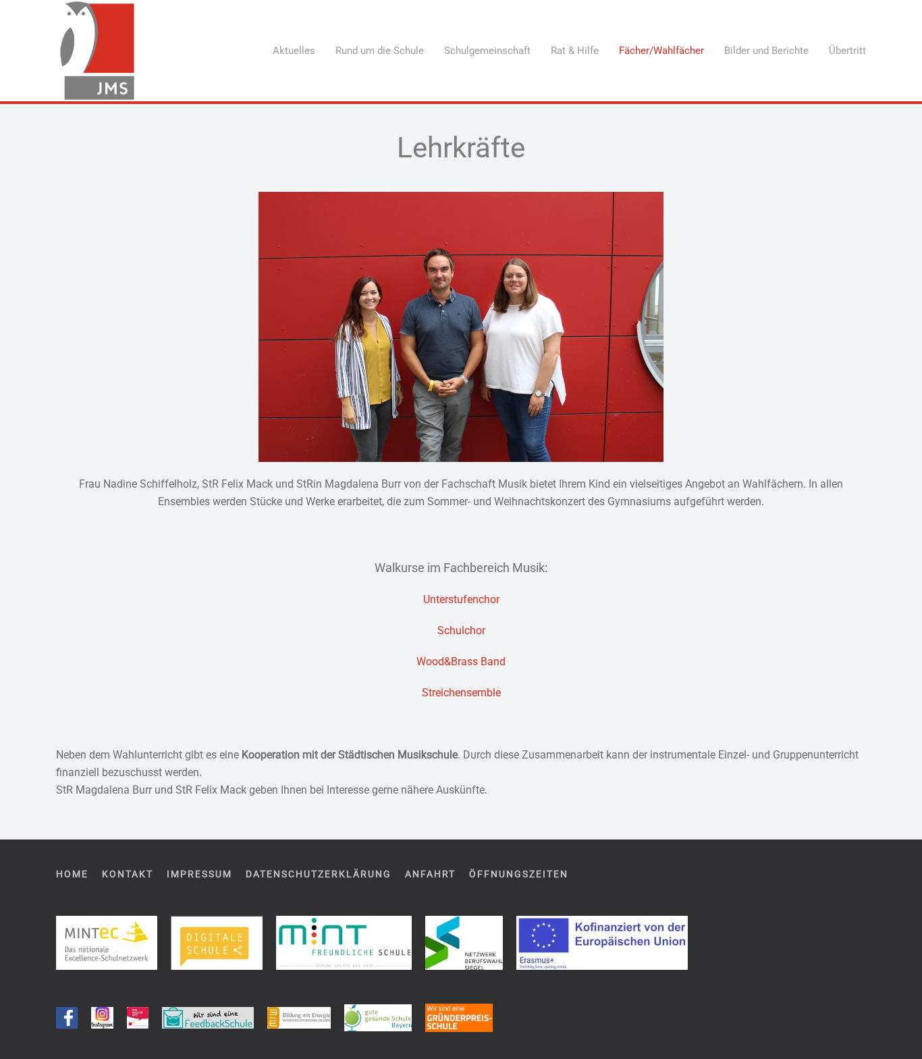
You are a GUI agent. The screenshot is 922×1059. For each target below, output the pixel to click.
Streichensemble (461, 692)
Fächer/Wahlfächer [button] (661, 51)
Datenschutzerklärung (318, 874)
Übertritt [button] (847, 51)
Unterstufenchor (461, 599)
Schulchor (461, 630)
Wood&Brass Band (461, 661)
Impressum (199, 874)
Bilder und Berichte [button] (766, 51)
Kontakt (127, 874)
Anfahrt (430, 874)
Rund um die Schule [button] (379, 51)
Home (72, 874)
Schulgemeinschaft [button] (487, 51)
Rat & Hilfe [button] (575, 51)
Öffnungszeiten (518, 874)
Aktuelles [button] (294, 51)
